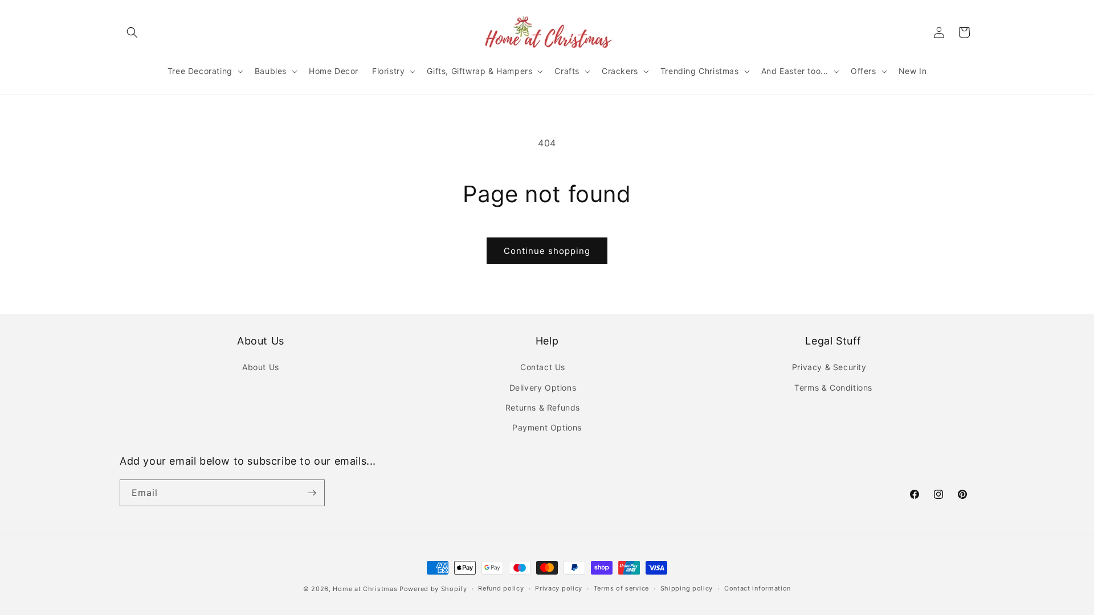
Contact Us (542, 367)
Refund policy (501, 588)
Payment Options (547, 427)
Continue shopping (547, 250)
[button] (132, 32)
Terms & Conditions (833, 387)
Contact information (757, 588)
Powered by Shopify (433, 589)
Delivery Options (543, 387)
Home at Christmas (365, 589)
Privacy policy (558, 588)
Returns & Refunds (542, 407)
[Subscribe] (311, 492)
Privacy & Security (829, 367)
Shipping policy (686, 588)
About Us (260, 367)
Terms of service (621, 588)
